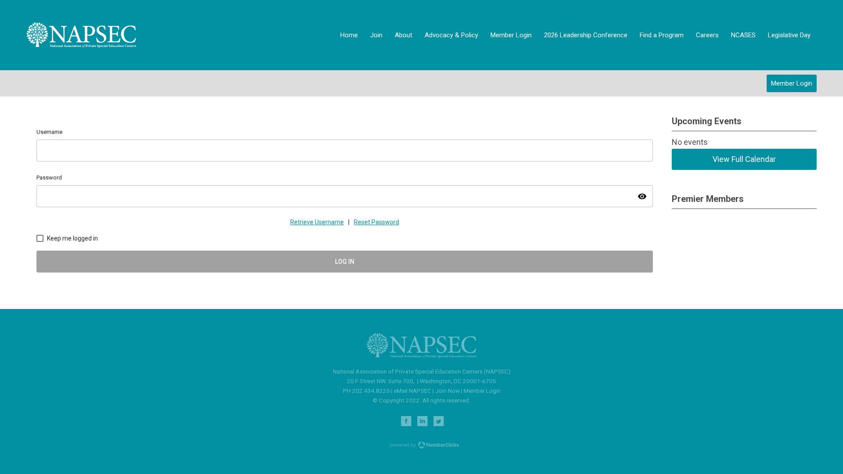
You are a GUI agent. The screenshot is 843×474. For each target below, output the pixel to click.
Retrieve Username (317, 222)
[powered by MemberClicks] (421, 445)
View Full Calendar (744, 159)
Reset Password (376, 222)
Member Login (791, 83)
